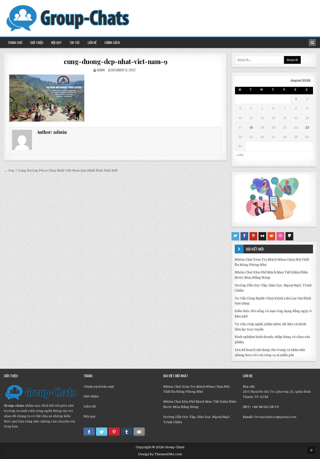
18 (251, 127)
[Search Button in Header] (312, 42)
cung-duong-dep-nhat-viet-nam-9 (115, 61)
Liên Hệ (92, 42)
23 (307, 127)
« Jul (239, 155)
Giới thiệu (91, 396)
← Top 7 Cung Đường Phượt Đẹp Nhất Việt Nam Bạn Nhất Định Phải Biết (61, 170)
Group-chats (14, 405)
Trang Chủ (15, 42)
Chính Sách (112, 42)
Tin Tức (75, 42)
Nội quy (90, 416)
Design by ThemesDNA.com (160, 454)
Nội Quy (56, 42)
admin (101, 70)
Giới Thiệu (36, 42)
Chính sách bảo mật (99, 386)
